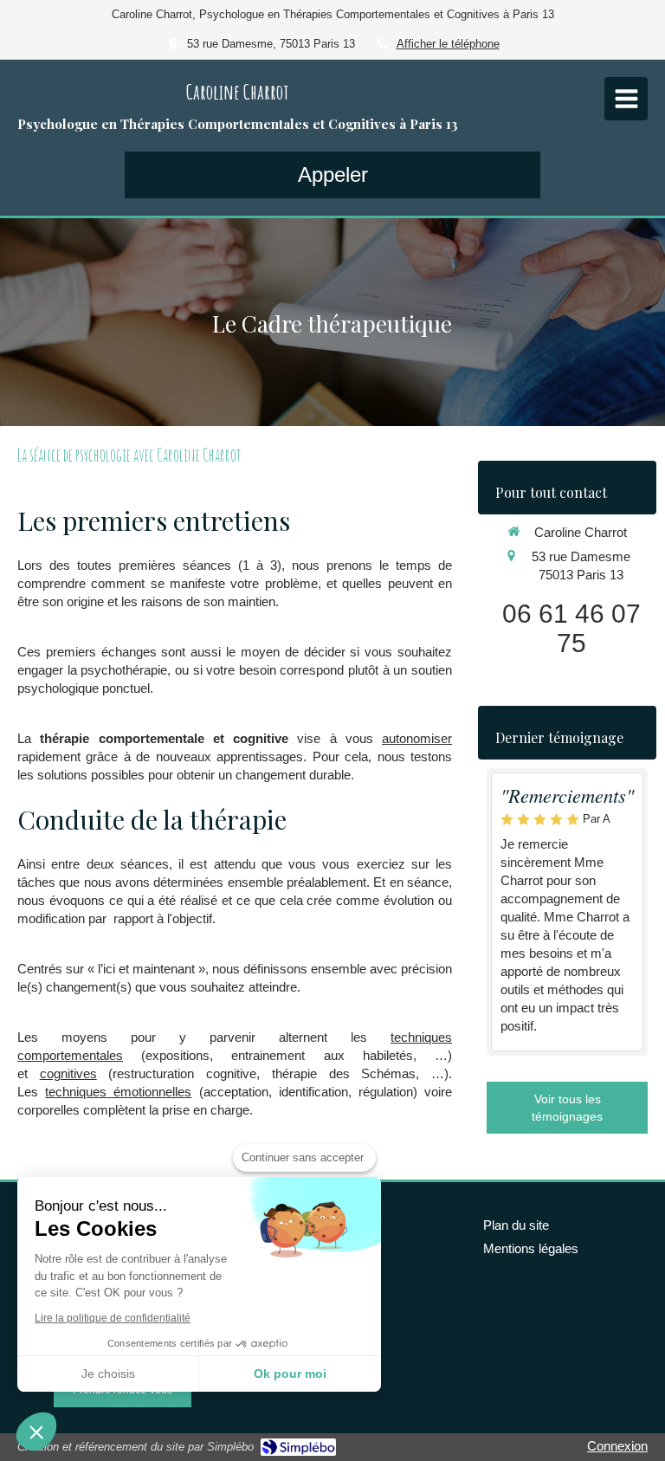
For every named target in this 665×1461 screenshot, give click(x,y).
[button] (36, 1431)
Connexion (617, 1445)
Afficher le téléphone (448, 43)
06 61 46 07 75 (571, 628)
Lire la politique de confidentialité (112, 1318)
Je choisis (108, 1373)
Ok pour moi (290, 1373)
